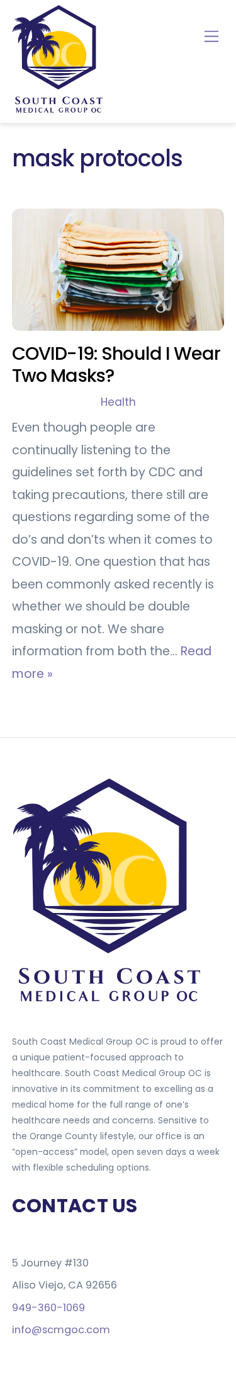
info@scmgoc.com (61, 1330)
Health (118, 402)
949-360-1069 (48, 1307)
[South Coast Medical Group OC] (59, 110)
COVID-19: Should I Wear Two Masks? (116, 364)
